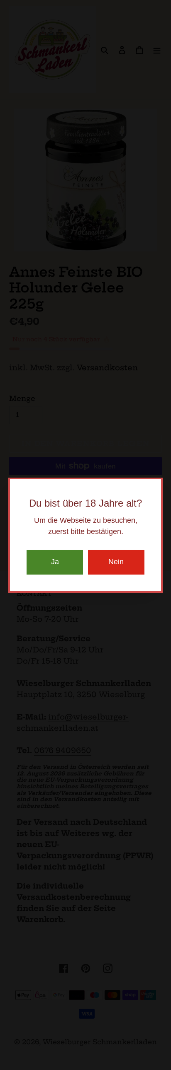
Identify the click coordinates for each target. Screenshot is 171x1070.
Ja (55, 562)
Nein (116, 562)
